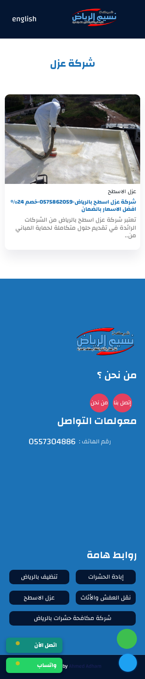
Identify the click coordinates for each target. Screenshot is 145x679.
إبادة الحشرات (106, 576)
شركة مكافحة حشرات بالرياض (73, 618)
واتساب (47, 665)
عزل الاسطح (39, 597)
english (24, 19)
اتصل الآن (45, 645)
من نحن (99, 403)
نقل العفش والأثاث (106, 597)
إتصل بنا (122, 403)
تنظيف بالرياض (39, 576)
